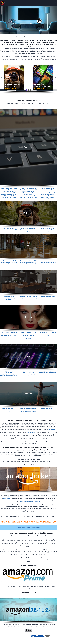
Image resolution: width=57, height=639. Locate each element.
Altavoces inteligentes (48, 260)
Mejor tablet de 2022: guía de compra (28, 197)
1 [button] (26, 90)
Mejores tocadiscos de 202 (48, 371)
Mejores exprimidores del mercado (28, 296)
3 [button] (30, 90)
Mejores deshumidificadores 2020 (28, 260)
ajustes (6, 637)
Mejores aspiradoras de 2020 (9, 260)
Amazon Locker (29, 493)
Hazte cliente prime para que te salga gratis (29, 527)
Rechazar (40, 636)
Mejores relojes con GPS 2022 (9, 197)
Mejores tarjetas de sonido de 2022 (9, 374)
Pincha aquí (50, 588)
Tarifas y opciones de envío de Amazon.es (30, 501)
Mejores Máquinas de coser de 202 (28, 262)
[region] (28, 79)
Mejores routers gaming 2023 (28, 195)
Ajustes (47, 636)
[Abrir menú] (56, 3)
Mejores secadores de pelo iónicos (48, 332)
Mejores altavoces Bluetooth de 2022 (28, 189)
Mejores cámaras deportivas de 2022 (9, 229)
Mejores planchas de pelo (28, 335)
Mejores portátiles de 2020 (48, 188)
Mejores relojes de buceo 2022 (9, 408)
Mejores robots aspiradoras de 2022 (48, 262)
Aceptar (33, 636)
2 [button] (28, 90)
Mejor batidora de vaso (9, 296)
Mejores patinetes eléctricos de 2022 (28, 408)
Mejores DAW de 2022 (28, 372)
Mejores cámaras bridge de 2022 (9, 194)
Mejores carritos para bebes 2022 (28, 263)
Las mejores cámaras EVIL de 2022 (9, 228)
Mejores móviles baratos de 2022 (28, 188)
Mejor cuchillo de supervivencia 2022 (28, 409)
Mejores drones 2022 (9, 195)
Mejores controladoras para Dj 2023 (28, 371)
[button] (14, 77)
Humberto (12, 83)
